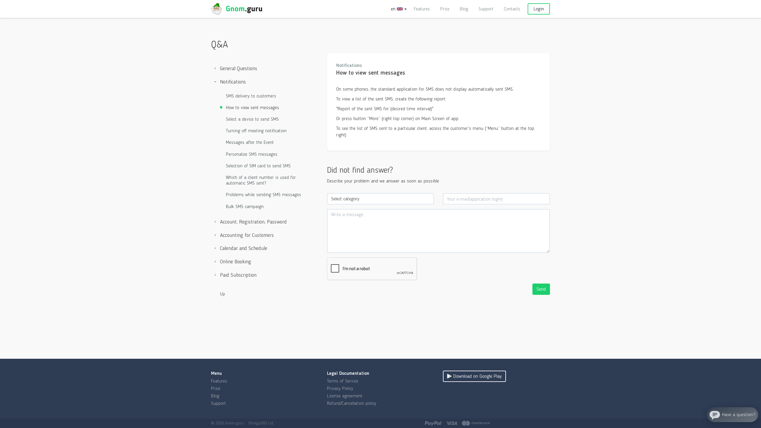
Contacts (512, 9)
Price (444, 9)
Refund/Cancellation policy (351, 403)
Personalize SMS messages (251, 154)
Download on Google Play (477, 376)
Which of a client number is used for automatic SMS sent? (261, 180)
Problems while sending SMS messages (263, 194)
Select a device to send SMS (252, 119)
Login (539, 9)
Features (422, 9)
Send (541, 289)
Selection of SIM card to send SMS (258, 166)
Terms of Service (342, 381)
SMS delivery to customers (251, 96)
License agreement (344, 396)
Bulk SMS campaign (245, 206)
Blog (464, 9)
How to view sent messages (252, 107)
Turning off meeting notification (256, 130)
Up (222, 294)
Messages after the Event (250, 142)
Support (486, 9)
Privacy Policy (340, 388)
